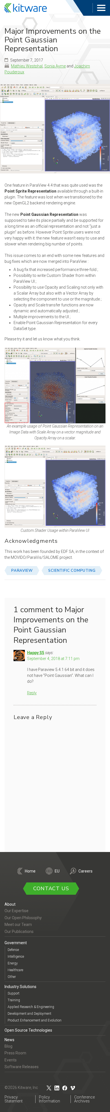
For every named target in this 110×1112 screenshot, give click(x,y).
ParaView (21, 570)
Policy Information (49, 1099)
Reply (32, 693)
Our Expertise (16, 910)
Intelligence (16, 957)
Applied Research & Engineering (31, 1007)
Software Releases (22, 1066)
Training (14, 1000)
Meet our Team (18, 924)
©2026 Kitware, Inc (21, 1087)
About (10, 904)
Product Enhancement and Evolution (34, 1020)
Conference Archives (84, 1099)
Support (13, 993)
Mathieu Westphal (27, 66)
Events (11, 1060)
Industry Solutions (20, 986)
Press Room (15, 1053)
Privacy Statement (14, 1099)
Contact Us (51, 888)
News (9, 1040)
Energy (13, 963)
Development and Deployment (29, 1014)
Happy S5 (35, 652)
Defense (13, 950)
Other (12, 977)
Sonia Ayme (55, 66)
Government (16, 943)
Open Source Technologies (28, 1030)
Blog (8, 1046)
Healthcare (15, 970)
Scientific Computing (71, 570)
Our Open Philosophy (23, 918)
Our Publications (19, 931)
